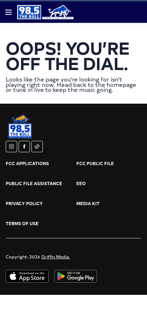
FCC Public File (95, 163)
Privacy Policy (24, 203)
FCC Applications (27, 163)
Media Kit (88, 203)
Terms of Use (22, 223)
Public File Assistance (34, 183)
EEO (81, 183)
